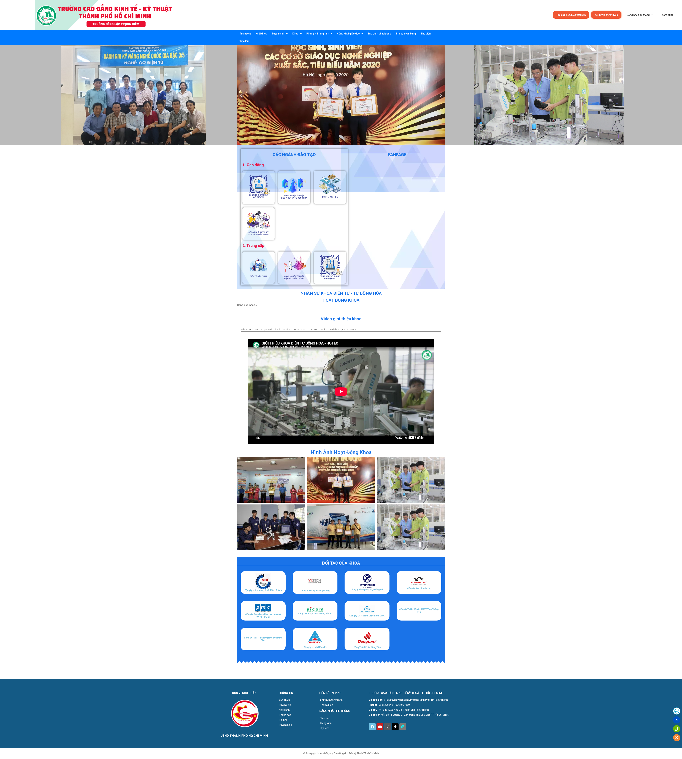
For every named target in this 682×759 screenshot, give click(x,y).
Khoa (295, 33)
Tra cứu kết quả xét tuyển (571, 15)
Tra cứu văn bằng (406, 33)
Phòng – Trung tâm (317, 33)
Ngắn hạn (284, 710)
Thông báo (285, 714)
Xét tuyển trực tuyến (606, 15)
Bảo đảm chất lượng (379, 33)
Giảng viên (326, 723)
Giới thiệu (261, 33)
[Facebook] (372, 726)
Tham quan (666, 15)
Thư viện (426, 33)
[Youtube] (380, 726)
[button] (333, 142)
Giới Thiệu (284, 700)
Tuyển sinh (278, 33)
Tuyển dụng (285, 724)
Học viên (324, 728)
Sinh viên (325, 718)
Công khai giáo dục (348, 33)
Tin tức (283, 719)
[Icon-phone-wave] (387, 726)
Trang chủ (245, 33)
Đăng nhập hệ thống (638, 15)
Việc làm (244, 41)
